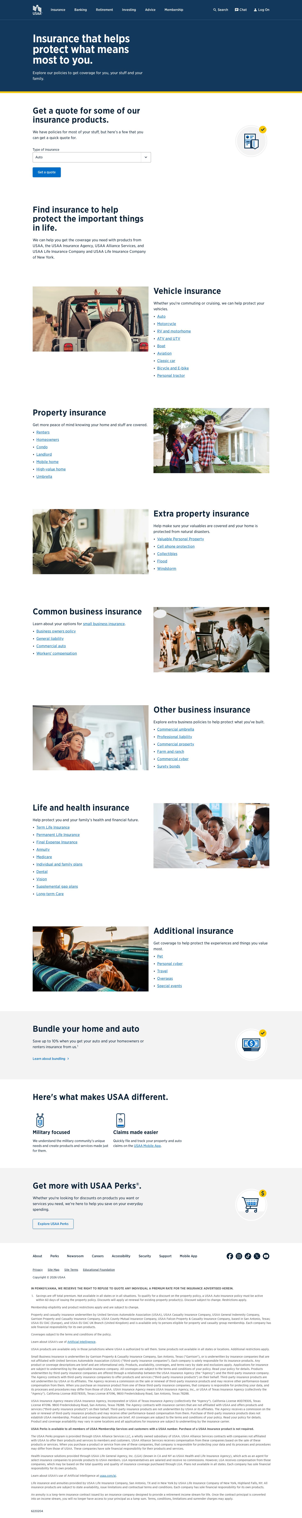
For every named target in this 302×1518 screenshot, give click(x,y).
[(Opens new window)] (230, 1256)
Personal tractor (171, 375)
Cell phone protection (176, 546)
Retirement (104, 10)
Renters (43, 432)
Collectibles (167, 554)
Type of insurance (46, 150)
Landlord (44, 454)
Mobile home (47, 462)
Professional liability (174, 737)
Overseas (165, 978)
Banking (80, 10)
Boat (161, 346)
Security (145, 1256)
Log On (263, 10)
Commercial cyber (173, 759)
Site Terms (71, 1269)
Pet (160, 956)
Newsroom (75, 1256)
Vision (41, 879)
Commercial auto (51, 646)
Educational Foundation (99, 1269)
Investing (129, 10)
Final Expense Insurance (56, 842)
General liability (50, 638)
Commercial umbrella (175, 729)
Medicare (44, 857)
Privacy (38, 1269)
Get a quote (47, 172)
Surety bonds (168, 766)
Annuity (43, 849)
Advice (150, 10)
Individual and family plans (59, 864)
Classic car (166, 361)
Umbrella (44, 476)
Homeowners (47, 439)
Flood (162, 561)
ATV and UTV (168, 338)
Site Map (53, 1269)
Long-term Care (50, 894)
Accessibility (121, 1256)
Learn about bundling (49, 1059)
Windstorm (166, 568)
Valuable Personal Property (180, 539)
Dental (42, 871)
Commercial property (175, 744)
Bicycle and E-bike (173, 368)
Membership (174, 10)
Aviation (164, 353)
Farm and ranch (170, 751)
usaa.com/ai (108, 1475)
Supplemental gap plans (57, 886)
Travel (162, 971)
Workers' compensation (56, 653)
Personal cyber (170, 963)
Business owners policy (56, 631)
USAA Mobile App (147, 1146)
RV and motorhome (174, 331)
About (37, 1256)
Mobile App (188, 1256)
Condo (42, 447)
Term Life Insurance (53, 827)
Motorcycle (166, 324)
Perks (54, 1256)
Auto (161, 316)
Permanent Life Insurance (58, 835)
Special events (169, 986)
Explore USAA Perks (53, 1224)
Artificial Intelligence (81, 1341)
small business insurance (104, 624)
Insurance (58, 10)
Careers (98, 1256)
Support (165, 1256)
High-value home (51, 469)
